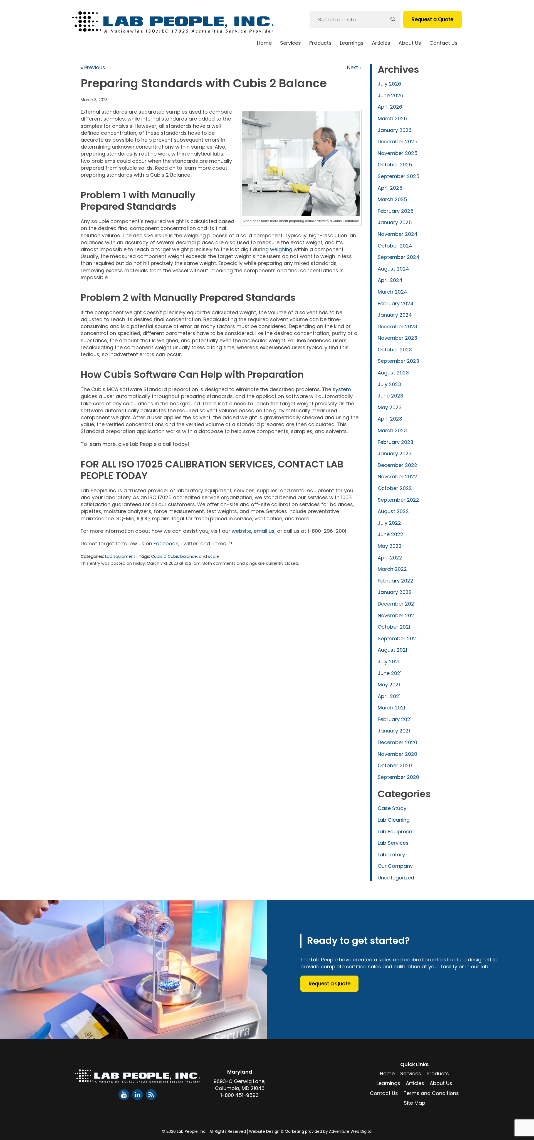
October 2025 (395, 164)
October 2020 (395, 765)
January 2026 (395, 130)
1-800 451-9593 (240, 1095)
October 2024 (395, 245)
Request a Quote (432, 19)
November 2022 (397, 476)
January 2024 (395, 314)
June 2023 (390, 395)
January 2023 (395, 453)
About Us (410, 42)
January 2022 (395, 592)
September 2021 (397, 638)
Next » (354, 67)
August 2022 (393, 511)
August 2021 (392, 649)
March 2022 (392, 569)
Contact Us (443, 42)
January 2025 (395, 222)
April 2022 (390, 557)
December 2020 (397, 742)
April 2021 (389, 696)
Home (264, 42)
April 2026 (390, 106)
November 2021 (397, 615)
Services (290, 42)
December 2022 (397, 465)
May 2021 (389, 684)
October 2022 (395, 488)
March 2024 (392, 291)
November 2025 (397, 153)
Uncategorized (396, 877)
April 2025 (390, 187)
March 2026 (392, 118)
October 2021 (394, 626)
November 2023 (397, 337)
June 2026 (390, 95)
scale (213, 556)
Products (320, 42)
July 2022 (389, 522)
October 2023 (395, 349)
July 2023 (389, 384)
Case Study (392, 808)
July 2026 (389, 83)
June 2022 (390, 534)
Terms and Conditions (431, 1093)
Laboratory (391, 854)
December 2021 (397, 603)
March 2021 (391, 707)
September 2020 (398, 777)
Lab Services (393, 842)
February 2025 (396, 211)
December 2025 (397, 141)
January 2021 (394, 730)
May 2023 (390, 407)
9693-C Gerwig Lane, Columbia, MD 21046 (240, 1085)
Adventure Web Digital (350, 1131)
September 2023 (398, 361)
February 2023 (395, 442)
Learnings (352, 42)
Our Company (395, 865)
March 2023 (392, 430)
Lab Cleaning (394, 819)
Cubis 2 (158, 556)
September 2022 (398, 499)
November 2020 (397, 754)
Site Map (414, 1102)
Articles (381, 42)
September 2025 (398, 176)
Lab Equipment (120, 556)
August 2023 (393, 372)
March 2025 (392, 199)
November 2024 (397, 234)
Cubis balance (182, 556)
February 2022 (395, 580)
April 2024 (390, 280)
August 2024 (393, 268)
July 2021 (388, 661)
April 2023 (390, 418)
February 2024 (396, 303)
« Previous (93, 67)
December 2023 (397, 326)
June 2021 (390, 673)
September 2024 (398, 257)
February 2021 (395, 719)
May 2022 (390, 545)
